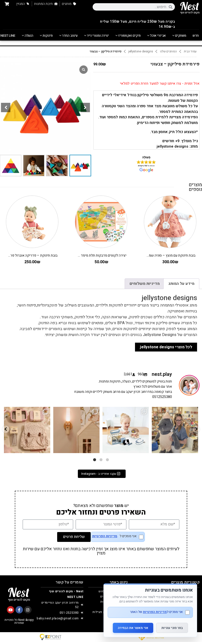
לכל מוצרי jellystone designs (166, 347)
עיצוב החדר (69, 35)
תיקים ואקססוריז (129, 35)
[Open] (27, 430)
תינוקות (47, 35)
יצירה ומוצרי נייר (97, 35)
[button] (85, 107)
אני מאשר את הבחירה (133, 628)
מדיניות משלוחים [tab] (145, 284)
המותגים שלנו (168, 51)
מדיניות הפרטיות (104, 536)
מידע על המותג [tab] (181, 284)
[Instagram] (28, 609)
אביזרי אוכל (157, 35)
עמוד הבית (190, 51)
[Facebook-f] (19, 609)
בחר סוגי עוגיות (172, 628)
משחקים (180, 35)
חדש (196, 35)
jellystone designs (140, 51)
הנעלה (28, 35)
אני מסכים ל (114, 537)
